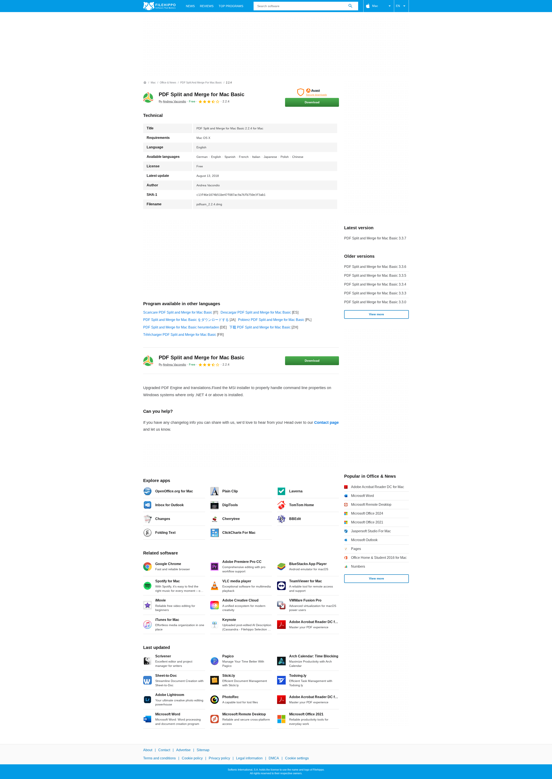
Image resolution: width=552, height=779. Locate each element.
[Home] (145, 83)
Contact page (326, 422)
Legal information (249, 758)
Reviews (206, 6)
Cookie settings (297, 758)
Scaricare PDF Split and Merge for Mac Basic (177, 312)
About (147, 750)
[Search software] (350, 6)
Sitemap (203, 750)
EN (398, 6)
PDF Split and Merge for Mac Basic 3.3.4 (375, 284)
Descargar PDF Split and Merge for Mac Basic (256, 312)
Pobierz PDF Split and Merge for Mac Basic (271, 320)
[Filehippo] (159, 6)
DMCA (274, 758)
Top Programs (231, 6)
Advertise (183, 750)
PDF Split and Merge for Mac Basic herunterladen (181, 327)
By (172, 101)
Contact (164, 750)
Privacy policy (219, 758)
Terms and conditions (159, 758)
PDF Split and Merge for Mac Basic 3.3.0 (375, 302)
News (190, 6)
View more (376, 314)
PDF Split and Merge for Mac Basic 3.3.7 (375, 238)
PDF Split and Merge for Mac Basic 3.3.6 (375, 267)
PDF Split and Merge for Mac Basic (201, 94)
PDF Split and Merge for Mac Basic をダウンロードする (186, 320)
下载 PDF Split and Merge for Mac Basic (260, 327)
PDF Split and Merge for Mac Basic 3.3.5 (375, 275)
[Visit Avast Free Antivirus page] (312, 92)
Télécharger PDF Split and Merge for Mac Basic (179, 334)
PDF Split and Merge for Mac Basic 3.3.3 (375, 293)
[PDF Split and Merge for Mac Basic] (148, 97)
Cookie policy (192, 758)
